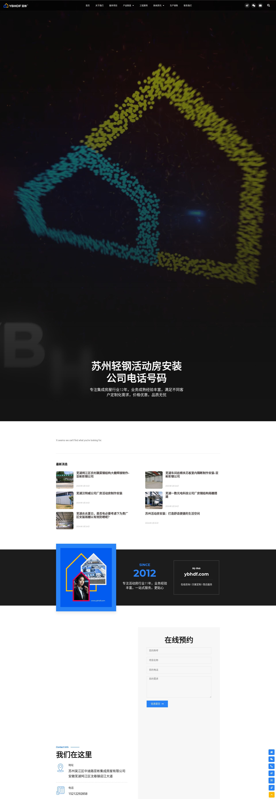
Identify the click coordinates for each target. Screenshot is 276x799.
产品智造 (127, 5)
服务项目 (113, 5)
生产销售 (174, 5)
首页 (88, 5)
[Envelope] (260, 5)
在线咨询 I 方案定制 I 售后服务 (196, 584)
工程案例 (144, 5)
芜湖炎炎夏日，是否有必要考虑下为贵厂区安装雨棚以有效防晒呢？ (102, 515)
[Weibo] (247, 5)
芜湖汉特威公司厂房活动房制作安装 (99, 493)
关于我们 (99, 5)
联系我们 (188, 5)
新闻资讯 (157, 5)
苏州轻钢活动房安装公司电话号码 (136, 372)
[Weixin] (253, 5)
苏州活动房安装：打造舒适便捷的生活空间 (172, 513)
